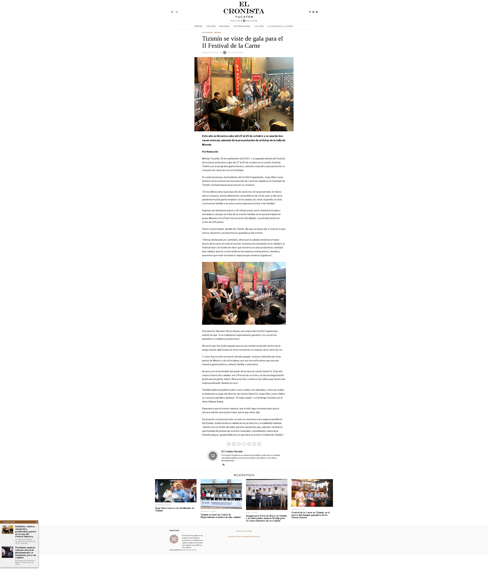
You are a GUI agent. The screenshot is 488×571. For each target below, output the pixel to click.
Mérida (218, 32)
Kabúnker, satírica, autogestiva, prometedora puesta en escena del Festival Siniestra (25, 531)
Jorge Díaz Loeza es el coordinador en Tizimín (174, 509)
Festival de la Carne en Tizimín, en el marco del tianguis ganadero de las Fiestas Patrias (311, 515)
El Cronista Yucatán (235, 52)
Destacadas (207, 32)
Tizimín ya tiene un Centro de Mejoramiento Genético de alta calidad (220, 516)
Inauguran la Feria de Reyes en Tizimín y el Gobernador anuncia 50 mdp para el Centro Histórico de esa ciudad (266, 518)
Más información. (189, 550)
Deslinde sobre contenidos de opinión (244, 536)
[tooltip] (309, 11)
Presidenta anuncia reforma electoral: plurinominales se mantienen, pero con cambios (25, 552)
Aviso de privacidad (244, 531)
